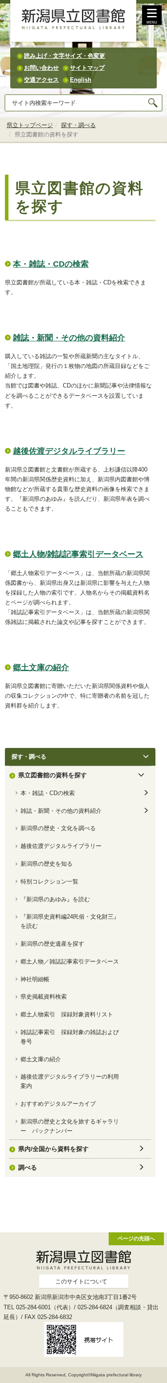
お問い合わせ (41, 67)
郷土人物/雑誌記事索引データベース (78, 554)
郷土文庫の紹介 (41, 667)
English (80, 79)
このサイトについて (81, 1281)
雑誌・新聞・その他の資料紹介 (69, 337)
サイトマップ (87, 67)
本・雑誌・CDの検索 (51, 264)
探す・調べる (78, 125)
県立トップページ (30, 125)
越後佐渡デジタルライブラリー (69, 451)
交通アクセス (41, 79)
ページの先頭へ (136, 1238)
